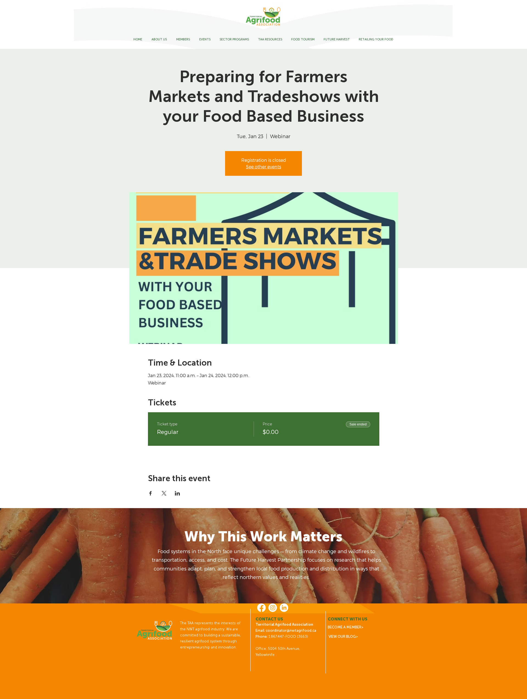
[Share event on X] (164, 493)
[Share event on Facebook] (150, 493)
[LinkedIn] (284, 607)
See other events (263, 166)
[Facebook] (261, 607)
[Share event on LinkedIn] (177, 493)
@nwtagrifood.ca (301, 630)
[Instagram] (272, 607)
